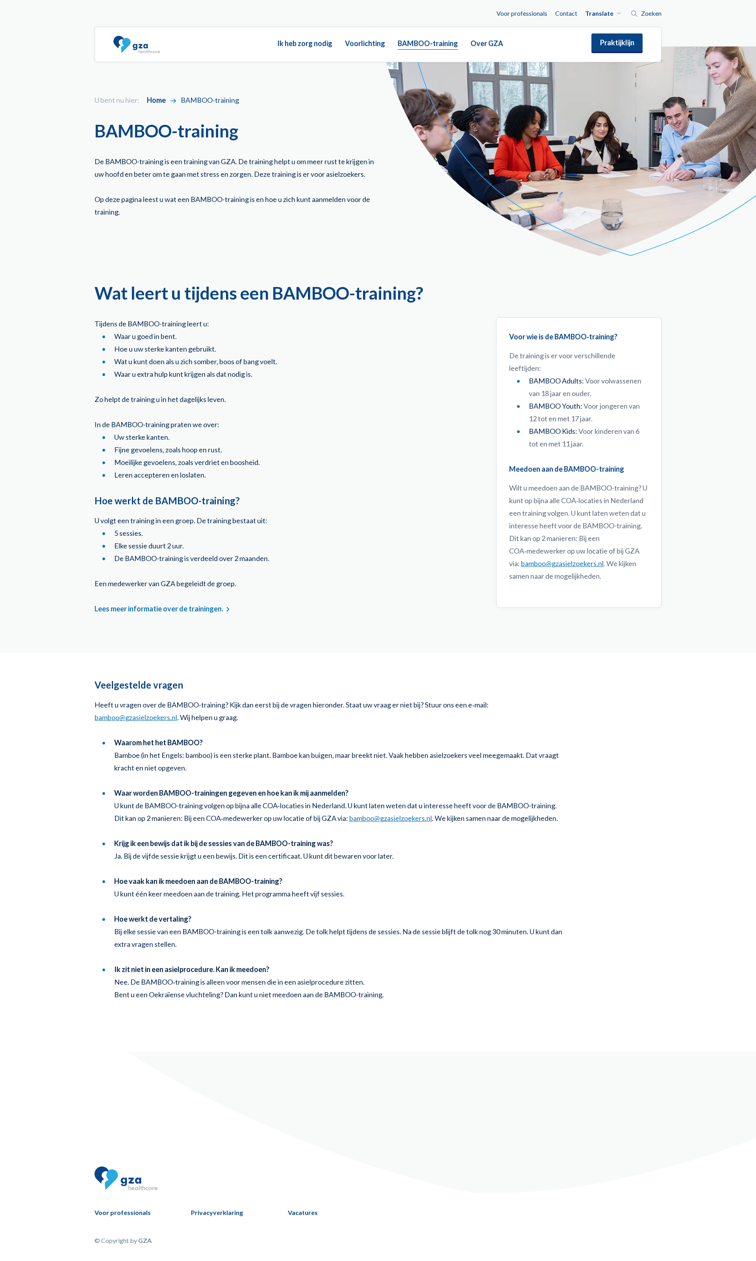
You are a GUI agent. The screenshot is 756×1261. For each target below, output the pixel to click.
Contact (566, 13)
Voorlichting (365, 43)
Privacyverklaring (217, 1212)
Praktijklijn (617, 42)
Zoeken (651, 13)
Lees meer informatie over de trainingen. (158, 608)
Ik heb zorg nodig (304, 43)
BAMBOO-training (428, 43)
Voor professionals (522, 13)
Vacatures (303, 1212)
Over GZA (487, 43)
